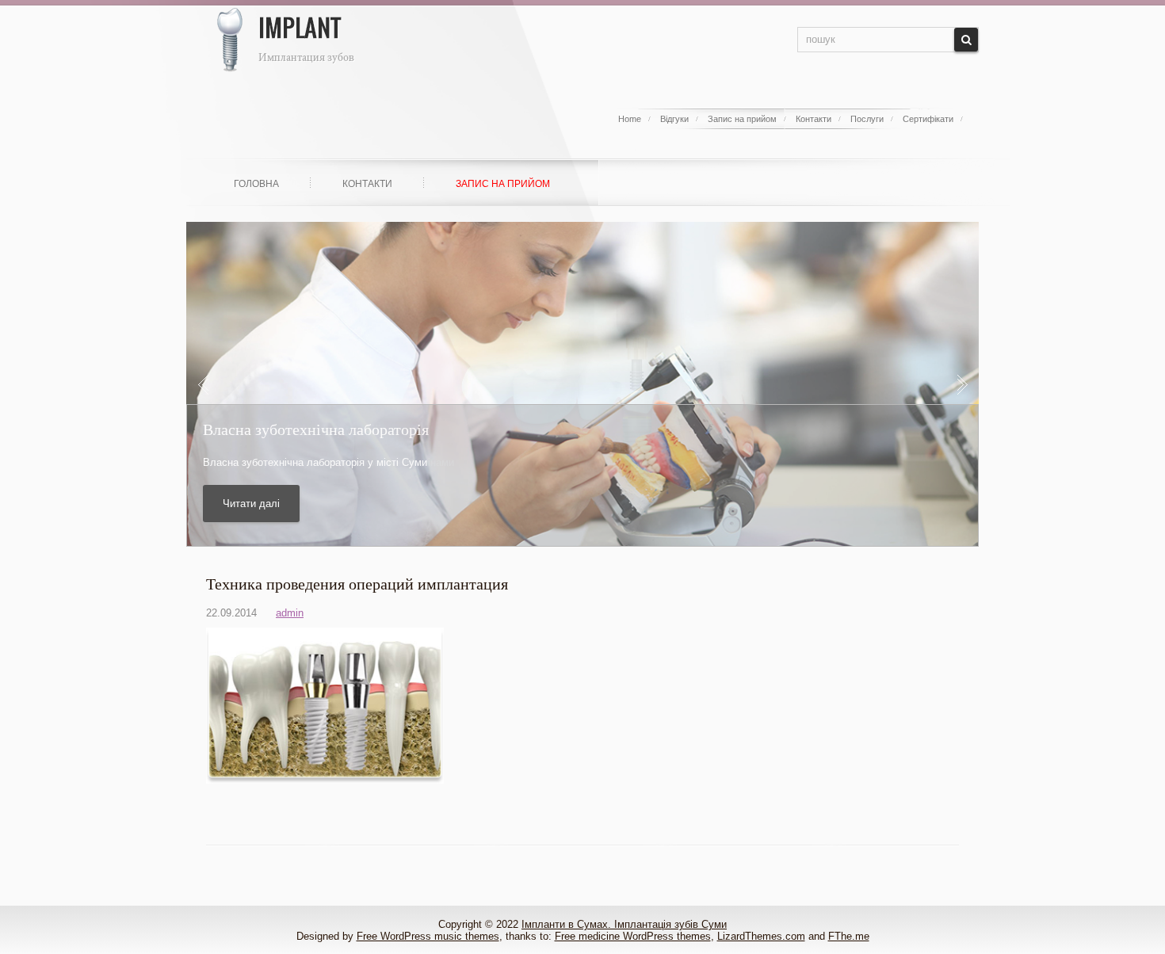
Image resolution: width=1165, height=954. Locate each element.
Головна (256, 183)
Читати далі (251, 503)
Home (629, 119)
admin (290, 613)
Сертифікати (928, 119)
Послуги (867, 119)
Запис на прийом (742, 119)
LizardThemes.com (761, 936)
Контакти (813, 119)
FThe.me (848, 936)
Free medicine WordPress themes (633, 936)
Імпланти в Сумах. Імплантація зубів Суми (624, 924)
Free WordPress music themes (428, 936)
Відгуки (674, 119)
